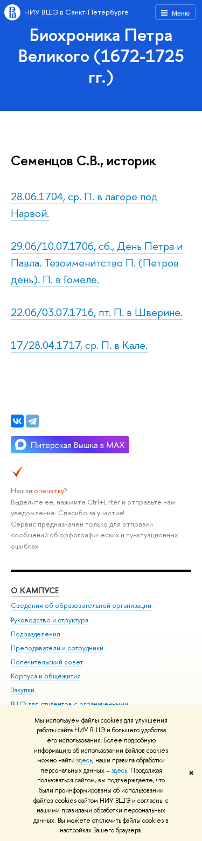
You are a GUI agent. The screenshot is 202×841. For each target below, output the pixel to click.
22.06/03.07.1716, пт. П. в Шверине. (97, 312)
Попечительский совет (47, 662)
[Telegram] (32, 421)
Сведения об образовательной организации (81, 605)
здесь (84, 760)
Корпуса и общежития (46, 676)
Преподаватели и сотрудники (57, 648)
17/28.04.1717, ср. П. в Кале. (79, 345)
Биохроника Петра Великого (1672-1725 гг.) (101, 55)
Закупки (22, 690)
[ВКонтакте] (17, 421)
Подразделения (35, 634)
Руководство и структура (49, 620)
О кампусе (35, 590)
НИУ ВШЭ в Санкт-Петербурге (76, 12)
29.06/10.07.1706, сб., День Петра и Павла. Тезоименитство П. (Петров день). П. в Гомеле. (97, 262)
